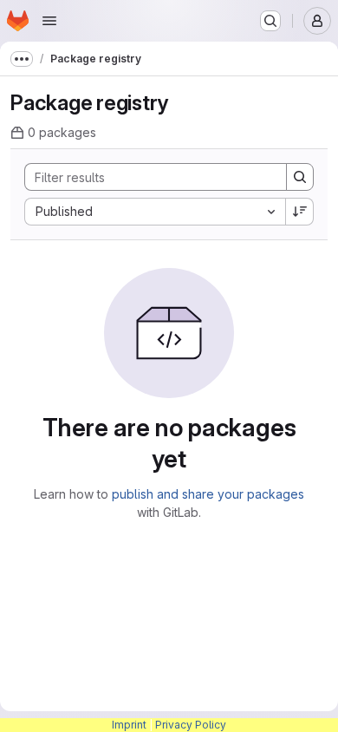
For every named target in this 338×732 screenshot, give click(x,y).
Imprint (129, 724)
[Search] (300, 177)
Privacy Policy (190, 724)
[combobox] (154, 211)
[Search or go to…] (270, 20)
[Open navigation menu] (49, 21)
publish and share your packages (208, 494)
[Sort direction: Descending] (300, 211)
